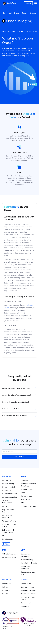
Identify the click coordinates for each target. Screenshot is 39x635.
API (3, 535)
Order (24, 13)
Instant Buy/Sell (8, 487)
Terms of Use (26, 496)
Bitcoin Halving (27, 559)
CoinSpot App (8, 539)
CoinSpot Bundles (9, 497)
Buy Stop (33, 31)
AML (23, 503)
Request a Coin (27, 603)
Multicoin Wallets (9, 521)
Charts (32, 13)
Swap (16, 13)
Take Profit (15, 31)
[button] (19, 388)
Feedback (25, 606)
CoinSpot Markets (9, 494)
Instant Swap (7, 490)
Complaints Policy (28, 594)
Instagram (6, 590)
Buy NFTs (6, 506)
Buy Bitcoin (6, 480)
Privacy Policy (26, 499)
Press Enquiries (27, 489)
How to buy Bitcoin (29, 563)
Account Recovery (28, 590)
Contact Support (28, 587)
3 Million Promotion (28, 506)
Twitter (5, 587)
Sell (10, 13)
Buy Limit (25, 31)
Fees (23, 492)
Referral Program (9, 557)
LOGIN (28, 3)
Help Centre (26, 583)
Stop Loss (6, 31)
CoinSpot (12, 3)
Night (7, 544)
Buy (4, 13)
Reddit (5, 594)
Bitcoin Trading (8, 483)
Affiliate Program (9, 554)
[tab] (19, 388)
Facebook (6, 583)
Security (24, 480)
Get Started (19, 457)
